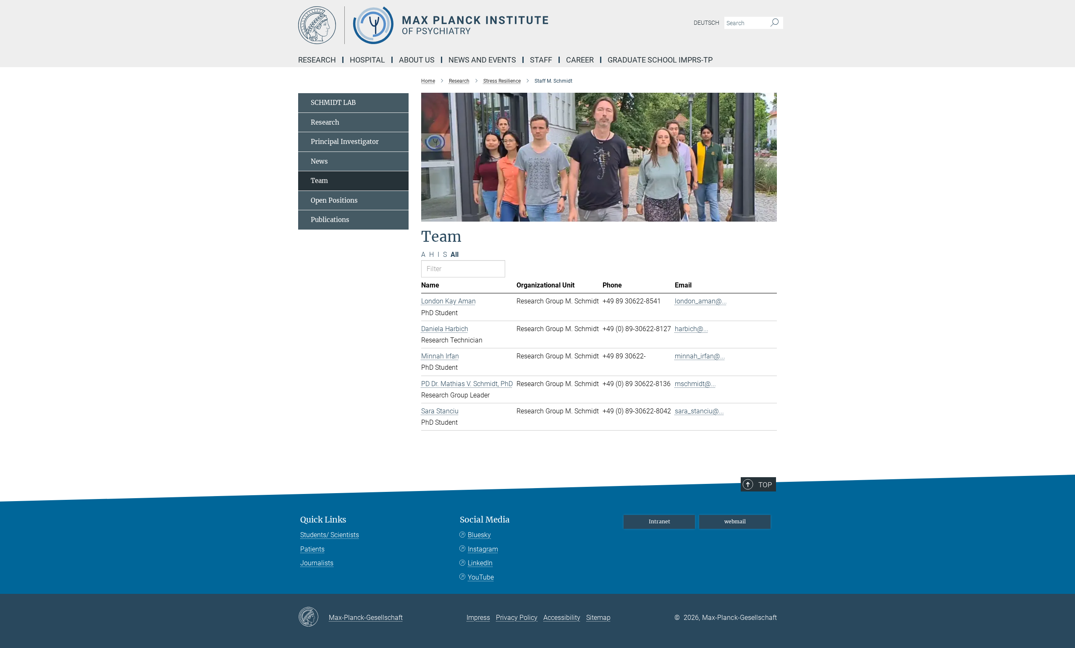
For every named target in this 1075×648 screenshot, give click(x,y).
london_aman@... (701, 301)
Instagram (483, 549)
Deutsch (706, 22)
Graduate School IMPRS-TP (660, 60)
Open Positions (334, 200)
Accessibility (561, 618)
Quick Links (323, 520)
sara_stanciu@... (699, 411)
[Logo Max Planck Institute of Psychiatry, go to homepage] (455, 25)
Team (319, 181)
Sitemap (598, 618)
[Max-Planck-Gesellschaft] (313, 617)
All (455, 255)
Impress (478, 618)
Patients (312, 549)
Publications (330, 220)
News (319, 161)
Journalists (316, 563)
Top (765, 485)
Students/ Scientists (329, 535)
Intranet (659, 521)
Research (325, 122)
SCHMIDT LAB (333, 103)
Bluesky (479, 535)
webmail (735, 521)
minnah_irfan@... (700, 356)
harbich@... (691, 329)
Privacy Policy (517, 618)
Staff (541, 60)
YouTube (481, 577)
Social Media (485, 520)
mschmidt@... (695, 384)
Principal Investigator (345, 142)
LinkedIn (480, 563)
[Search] (774, 23)
